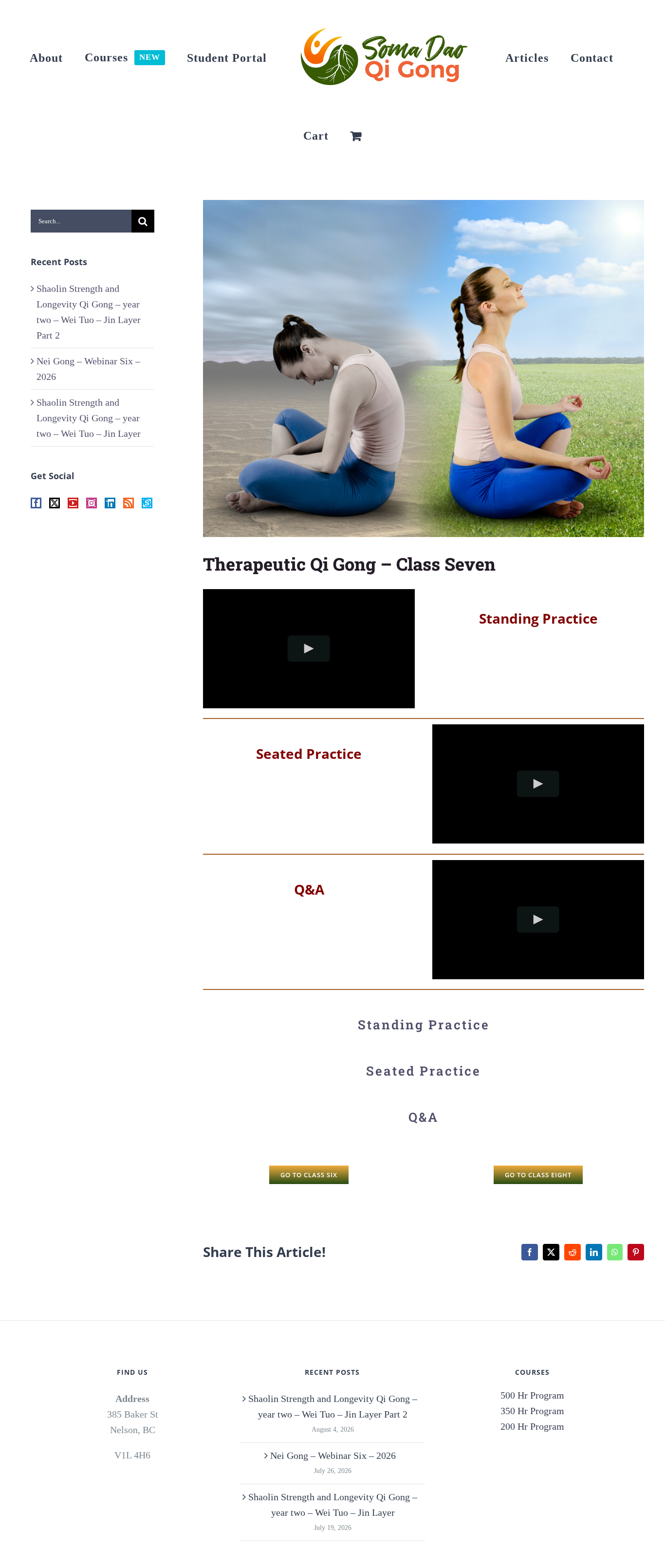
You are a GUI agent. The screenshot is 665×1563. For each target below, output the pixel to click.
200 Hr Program (532, 1426)
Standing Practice (424, 1024)
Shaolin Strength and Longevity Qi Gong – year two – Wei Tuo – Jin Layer (89, 418)
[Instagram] (91, 503)
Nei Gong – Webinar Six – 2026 (333, 1455)
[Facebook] (36, 503)
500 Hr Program (532, 1395)
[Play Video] (309, 648)
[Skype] (147, 503)
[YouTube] (73, 503)
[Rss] (128, 503)
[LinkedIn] (110, 503)
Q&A (423, 1117)
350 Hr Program (532, 1410)
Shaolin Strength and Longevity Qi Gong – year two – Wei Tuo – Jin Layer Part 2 (332, 1406)
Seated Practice (423, 1070)
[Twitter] (54, 503)
